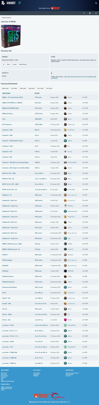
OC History (68, 376)
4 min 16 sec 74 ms (40, 303)
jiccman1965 (71, 189)
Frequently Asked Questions (7, 381)
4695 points (38, 195)
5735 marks (38, 108)
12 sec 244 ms (39, 184)
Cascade (15, 64)
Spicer (69, 119)
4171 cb (37, 157)
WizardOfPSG (72, 325)
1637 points (38, 227)
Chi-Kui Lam (71, 124)
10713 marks (38, 282)
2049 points (38, 238)
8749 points (38, 216)
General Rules (36, 373)
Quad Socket (32, 88)
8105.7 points (39, 287)
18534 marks (38, 265)
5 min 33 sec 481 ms (41, 352)
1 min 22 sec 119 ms (41, 314)
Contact (3, 390)
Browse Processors (6, 17)
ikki (69, 146)
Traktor (70, 97)
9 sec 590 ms (39, 292)
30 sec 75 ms (39, 358)
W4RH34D (71, 271)
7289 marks (38, 276)
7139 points (38, 206)
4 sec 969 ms (39, 298)
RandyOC (70, 254)
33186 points (38, 211)
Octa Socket (49, 88)
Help (2, 380)
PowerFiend (71, 130)
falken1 (70, 140)
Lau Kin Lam (71, 200)
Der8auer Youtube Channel (72, 373)
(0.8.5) (9, 330)
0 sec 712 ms (39, 341)
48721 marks (38, 260)
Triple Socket (23, 88)
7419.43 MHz (38, 124)
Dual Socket (14, 88)
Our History (3, 374)
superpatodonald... (73, 211)
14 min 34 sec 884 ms (41, 325)
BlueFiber (70, 206)
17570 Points (39, 113)
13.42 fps (37, 249)
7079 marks (38, 97)
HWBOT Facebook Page (6, 387)
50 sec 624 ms (39, 330)
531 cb (37, 135)
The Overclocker (69, 374)
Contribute (3, 377)
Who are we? (4, 373)
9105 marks (38, 254)
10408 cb (37, 162)
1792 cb (37, 151)
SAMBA (70, 244)
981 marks (38, 103)
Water (8, 64)
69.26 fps (37, 244)
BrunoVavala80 (72, 162)
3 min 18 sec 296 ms (41, 189)
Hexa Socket (40, 88)
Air (3, 64)
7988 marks (38, 271)
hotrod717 (70, 249)
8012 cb (37, 130)
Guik (69, 238)
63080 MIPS (38, 119)
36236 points (38, 200)
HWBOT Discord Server (6, 388)
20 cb (36, 146)
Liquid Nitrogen (23, 64)
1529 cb (37, 168)
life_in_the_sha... (72, 195)
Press (2, 378)
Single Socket (5, 88)
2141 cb (37, 140)
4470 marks (38, 309)
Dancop (70, 151)
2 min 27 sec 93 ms (40, 336)
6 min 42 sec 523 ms (41, 347)
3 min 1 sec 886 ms (40, 178)
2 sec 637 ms (39, 320)
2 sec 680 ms (39, 363)
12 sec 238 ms (39, 173)
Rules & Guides (4, 376)
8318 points (38, 222)
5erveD (70, 320)
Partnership (36, 374)
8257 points (38, 233)
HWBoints (35, 376)
